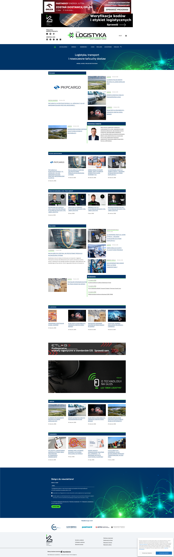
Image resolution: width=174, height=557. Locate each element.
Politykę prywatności (74, 501)
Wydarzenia (92, 276)
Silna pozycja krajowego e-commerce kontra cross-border (115, 112)
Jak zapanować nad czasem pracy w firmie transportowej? (115, 265)
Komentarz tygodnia (94, 123)
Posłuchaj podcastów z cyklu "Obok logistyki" (61, 190)
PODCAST (116, 47)
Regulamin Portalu (107, 542)
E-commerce (109, 107)
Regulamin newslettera (87, 501)
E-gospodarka (51, 250)
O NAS (92, 47)
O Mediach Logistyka (80, 542)
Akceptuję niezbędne (147, 553)
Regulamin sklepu (107, 544)
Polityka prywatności (108, 538)
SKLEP (120, 35)
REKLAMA (99, 47)
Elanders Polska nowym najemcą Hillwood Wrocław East (116, 81)
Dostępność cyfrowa (108, 540)
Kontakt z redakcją (79, 540)
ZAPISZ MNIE (56, 506)
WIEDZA (73, 47)
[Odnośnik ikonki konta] (126, 35)
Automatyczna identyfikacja (113, 229)
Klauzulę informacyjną (63, 501)
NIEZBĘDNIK (83, 47)
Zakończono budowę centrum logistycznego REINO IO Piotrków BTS (77, 131)
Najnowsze (52, 73)
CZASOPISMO (108, 47)
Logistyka (109, 76)
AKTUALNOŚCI (63, 47)
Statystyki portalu (79, 544)
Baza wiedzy (52, 225)
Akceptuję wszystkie (163, 553)
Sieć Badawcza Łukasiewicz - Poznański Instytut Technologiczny (62, 554)
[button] (68, 47)
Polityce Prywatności (143, 544)
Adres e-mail (54, 482)
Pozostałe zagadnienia (53, 100)
